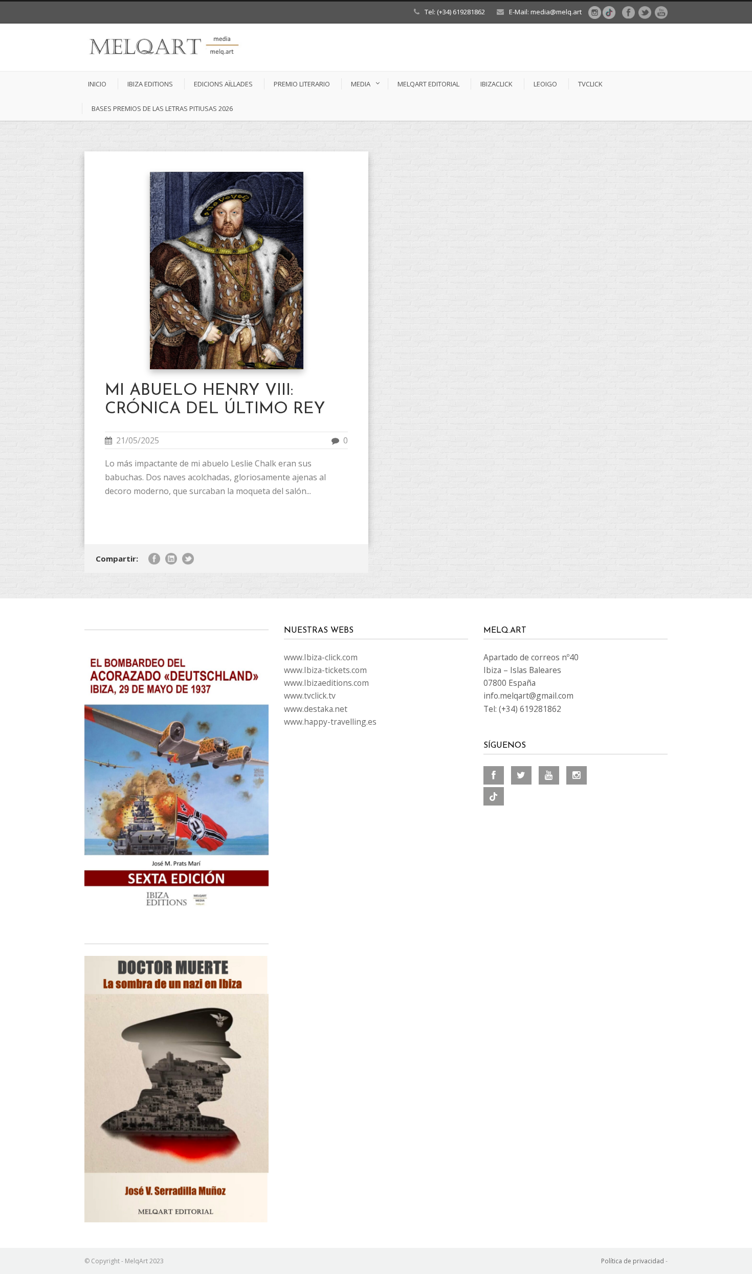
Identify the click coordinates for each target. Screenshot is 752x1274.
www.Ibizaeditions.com (326, 682)
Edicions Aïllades (223, 83)
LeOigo (545, 83)
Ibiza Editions (150, 83)
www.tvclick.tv (310, 695)
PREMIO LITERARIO (302, 83)
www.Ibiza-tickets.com (325, 670)
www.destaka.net (315, 708)
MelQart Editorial (428, 83)
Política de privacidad (632, 1261)
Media (360, 83)
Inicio (97, 83)
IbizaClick (496, 83)
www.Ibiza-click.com (321, 657)
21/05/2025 (137, 440)
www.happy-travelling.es (330, 721)
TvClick (590, 83)
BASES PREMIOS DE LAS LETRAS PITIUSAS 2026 (162, 108)
